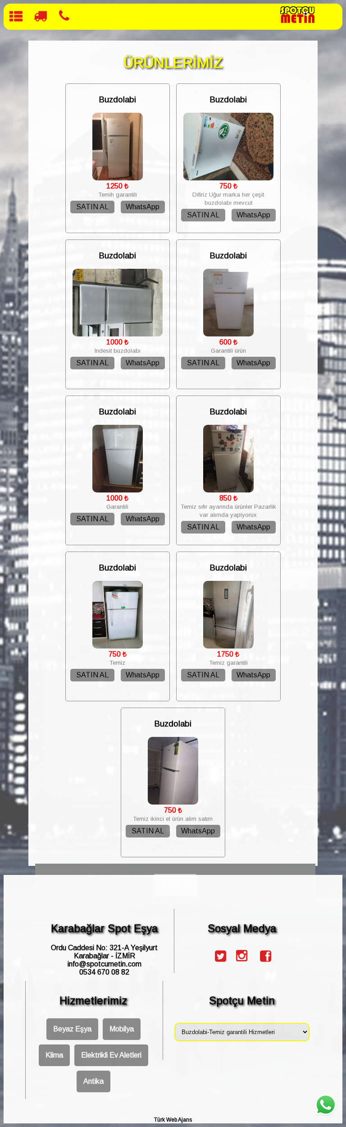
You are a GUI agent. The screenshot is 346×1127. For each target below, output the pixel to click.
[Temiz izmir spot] (117, 646)
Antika (93, 1081)
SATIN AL (92, 207)
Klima (54, 1055)
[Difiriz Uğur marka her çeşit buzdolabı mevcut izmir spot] (228, 178)
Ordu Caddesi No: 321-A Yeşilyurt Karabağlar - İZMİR (104, 952)
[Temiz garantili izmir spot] (228, 646)
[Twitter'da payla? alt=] (219, 964)
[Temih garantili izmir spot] (117, 178)
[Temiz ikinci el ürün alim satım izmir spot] (173, 802)
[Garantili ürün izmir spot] (228, 334)
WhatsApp (142, 207)
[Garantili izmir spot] (117, 490)
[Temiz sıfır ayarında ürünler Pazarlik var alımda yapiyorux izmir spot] (228, 490)
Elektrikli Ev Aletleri (111, 1055)
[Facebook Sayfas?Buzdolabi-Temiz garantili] (264, 964)
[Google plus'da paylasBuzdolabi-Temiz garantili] (242, 964)
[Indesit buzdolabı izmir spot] (118, 334)
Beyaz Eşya (72, 1029)
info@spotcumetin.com (104, 964)
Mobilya (121, 1029)
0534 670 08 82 (104, 972)
